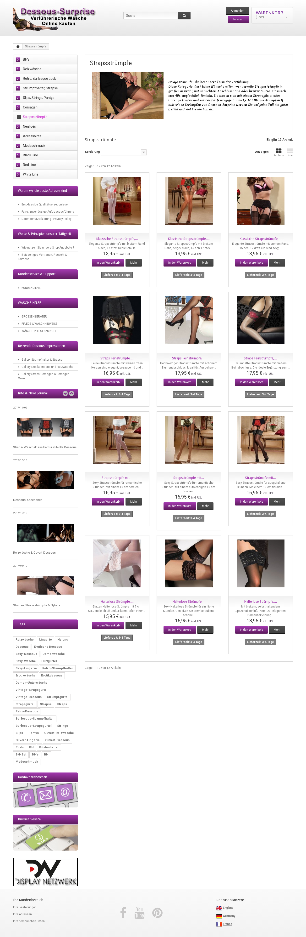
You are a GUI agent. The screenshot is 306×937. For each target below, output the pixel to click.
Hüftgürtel (49, 661)
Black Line (30, 155)
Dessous (22, 646)
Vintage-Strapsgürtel (32, 690)
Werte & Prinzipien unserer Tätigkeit (44, 234)
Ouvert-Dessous (57, 740)
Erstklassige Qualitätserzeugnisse (44, 204)
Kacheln (278, 155)
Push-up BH (25, 747)
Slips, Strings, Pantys (38, 98)
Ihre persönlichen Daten (29, 921)
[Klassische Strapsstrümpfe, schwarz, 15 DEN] (261, 203)
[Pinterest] (157, 913)
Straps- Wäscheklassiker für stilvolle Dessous (44, 447)
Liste (290, 155)
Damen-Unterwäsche (32, 682)
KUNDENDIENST (31, 288)
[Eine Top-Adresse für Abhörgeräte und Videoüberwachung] (45, 872)
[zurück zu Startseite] (17, 46)
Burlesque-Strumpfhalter (35, 718)
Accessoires (32, 136)
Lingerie (45, 639)
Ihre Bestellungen (25, 907)
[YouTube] (141, 913)
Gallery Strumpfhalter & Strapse (41, 359)
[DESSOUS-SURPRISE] (57, 19)
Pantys (33, 733)
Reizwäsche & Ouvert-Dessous (34, 552)
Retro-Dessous (27, 711)
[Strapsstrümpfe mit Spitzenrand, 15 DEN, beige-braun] (189, 442)
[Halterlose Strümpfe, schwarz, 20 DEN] (189, 565)
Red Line (29, 165)
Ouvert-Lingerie (28, 740)
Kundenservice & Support (36, 274)
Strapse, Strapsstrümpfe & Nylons (36, 605)
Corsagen (30, 107)
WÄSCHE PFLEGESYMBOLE (39, 331)
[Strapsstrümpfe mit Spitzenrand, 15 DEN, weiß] (117, 442)
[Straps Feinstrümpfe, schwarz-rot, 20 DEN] (189, 322)
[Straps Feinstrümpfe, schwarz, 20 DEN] (117, 322)
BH (46, 754)
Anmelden (237, 10)
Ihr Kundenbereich (28, 900)
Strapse (46, 704)
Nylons (62, 639)
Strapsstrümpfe (35, 117)
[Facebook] (125, 913)
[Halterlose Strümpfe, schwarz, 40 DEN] (261, 565)
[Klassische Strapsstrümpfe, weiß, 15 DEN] (117, 203)
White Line (30, 174)
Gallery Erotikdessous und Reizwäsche (47, 367)
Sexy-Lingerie (26, 668)
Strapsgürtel (25, 704)
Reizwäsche (32, 69)
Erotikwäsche (26, 675)
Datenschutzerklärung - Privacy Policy (46, 219)
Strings (62, 725)
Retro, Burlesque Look (39, 78)
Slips (19, 733)
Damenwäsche (54, 654)
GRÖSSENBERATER (34, 316)
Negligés (29, 126)
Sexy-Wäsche (26, 661)
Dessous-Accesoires (27, 500)
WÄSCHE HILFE (29, 303)
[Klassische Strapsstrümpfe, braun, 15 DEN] (189, 203)
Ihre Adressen (22, 914)
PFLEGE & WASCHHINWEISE (39, 323)
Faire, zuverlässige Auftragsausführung (47, 211)
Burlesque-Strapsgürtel (34, 725)
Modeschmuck (34, 146)
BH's (26, 59)
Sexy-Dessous (26, 654)
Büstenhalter (49, 747)
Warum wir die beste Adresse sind (42, 191)
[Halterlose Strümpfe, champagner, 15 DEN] (117, 565)
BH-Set (21, 754)
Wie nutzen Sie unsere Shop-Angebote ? (47, 247)
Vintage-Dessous (29, 697)
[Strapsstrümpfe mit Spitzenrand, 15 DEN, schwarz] (261, 442)
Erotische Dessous (48, 646)
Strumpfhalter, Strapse (40, 88)
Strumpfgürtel (57, 697)
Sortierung (92, 151)
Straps (62, 704)
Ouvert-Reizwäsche (59, 733)
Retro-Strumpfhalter (57, 668)
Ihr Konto (238, 19)
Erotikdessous (51, 675)
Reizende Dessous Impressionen (41, 346)
